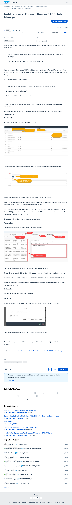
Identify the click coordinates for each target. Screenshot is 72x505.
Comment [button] (63, 369)
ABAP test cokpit (52, 393)
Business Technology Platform (44, 399)
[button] (61, 32)
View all (6, 487)
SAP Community (8, 6)
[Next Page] (37, 401)
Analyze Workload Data (29, 396)
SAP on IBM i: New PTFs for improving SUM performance (21, 427)
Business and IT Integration (11, 399)
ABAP (6, 393)
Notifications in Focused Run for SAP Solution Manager (34, 16)
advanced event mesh (10, 396)
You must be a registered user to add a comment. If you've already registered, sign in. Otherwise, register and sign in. (34, 376)
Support (49, 502)
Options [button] (52, 24)
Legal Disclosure (33, 502)
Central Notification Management (13, 362)
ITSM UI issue (8, 421)
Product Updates (41, 41)
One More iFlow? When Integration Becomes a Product (21, 410)
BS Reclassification (42, 396)
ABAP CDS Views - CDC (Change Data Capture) (22, 393)
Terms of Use (16, 502)
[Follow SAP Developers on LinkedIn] (40, 498)
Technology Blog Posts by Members (16, 412)
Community (14, 2)
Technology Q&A (10, 424)
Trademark (43, 502)
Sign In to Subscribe (59, 21)
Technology (30, 6)
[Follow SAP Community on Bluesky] (34, 498)
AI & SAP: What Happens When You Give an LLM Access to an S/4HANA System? (28, 433)
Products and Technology (20, 6)
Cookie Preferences (59, 502)
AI (19, 396)
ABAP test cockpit (40, 393)
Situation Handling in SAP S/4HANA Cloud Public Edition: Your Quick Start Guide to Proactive (32, 416)
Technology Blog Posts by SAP (42, 6)
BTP (52, 396)
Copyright (24, 502)
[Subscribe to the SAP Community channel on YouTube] (37, 498)
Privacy (9, 502)
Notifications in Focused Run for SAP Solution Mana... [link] (18, 8)
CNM (25, 362)
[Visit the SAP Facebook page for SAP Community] (31, 498)
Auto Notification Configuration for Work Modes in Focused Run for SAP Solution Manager (35, 351)
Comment (11, 380)
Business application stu (27, 399)
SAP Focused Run (9, 40)
